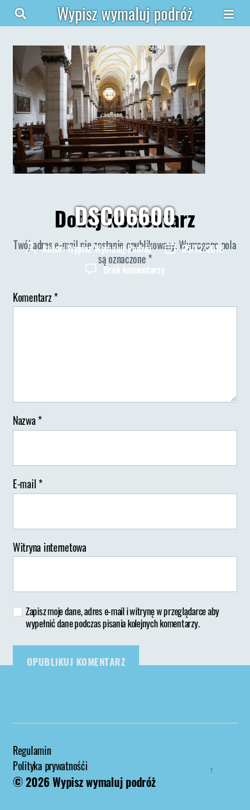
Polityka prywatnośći (50, 765)
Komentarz (35, 298)
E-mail (27, 484)
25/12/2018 (203, 248)
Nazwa (27, 421)
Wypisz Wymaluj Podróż (110, 248)
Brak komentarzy (133, 269)
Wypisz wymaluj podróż (125, 13)
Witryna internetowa (50, 548)
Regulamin (32, 750)
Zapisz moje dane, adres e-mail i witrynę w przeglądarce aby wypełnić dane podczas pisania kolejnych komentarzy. (122, 617)
